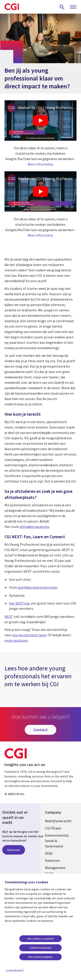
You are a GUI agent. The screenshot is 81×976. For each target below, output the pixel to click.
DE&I (49, 853)
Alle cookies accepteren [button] (40, 938)
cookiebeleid (14, 970)
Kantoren (52, 860)
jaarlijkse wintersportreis (37, 587)
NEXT (8, 616)
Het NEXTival (19, 603)
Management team (55, 870)
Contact (40, 729)
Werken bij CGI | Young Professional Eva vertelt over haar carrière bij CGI (47, 107)
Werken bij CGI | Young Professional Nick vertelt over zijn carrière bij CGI (47, 178)
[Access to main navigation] (73, 7)
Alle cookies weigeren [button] (40, 956)
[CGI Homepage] (11, 6)
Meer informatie (40, 164)
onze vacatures (16, 640)
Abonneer (13, 850)
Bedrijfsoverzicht (58, 821)
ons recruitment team (29, 635)
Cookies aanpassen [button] (40, 947)
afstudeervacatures (34, 526)
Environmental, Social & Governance (57, 840)
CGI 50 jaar (53, 828)
